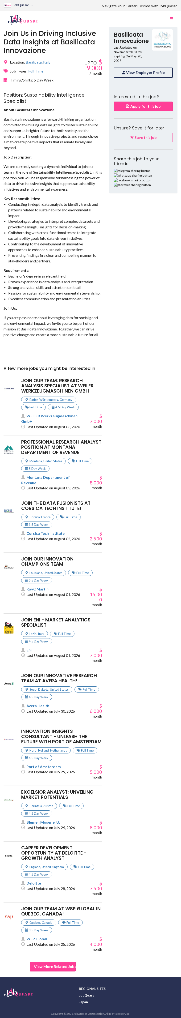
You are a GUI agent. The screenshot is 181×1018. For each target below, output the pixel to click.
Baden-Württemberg (43, 400)
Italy (46, 62)
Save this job (145, 137)
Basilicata (34, 62)
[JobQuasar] (25, 18)
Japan (83, 1002)
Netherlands (58, 750)
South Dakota (39, 689)
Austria (48, 806)
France (45, 517)
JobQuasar (87, 995)
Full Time (35, 71)
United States (52, 461)
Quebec (34, 922)
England (34, 867)
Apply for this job (145, 106)
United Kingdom (53, 867)
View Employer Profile (145, 72)
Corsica (34, 517)
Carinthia (35, 806)
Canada (47, 922)
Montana (35, 461)
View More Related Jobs (55, 966)
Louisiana (35, 573)
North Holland (39, 750)
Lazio (33, 634)
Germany (66, 400)
